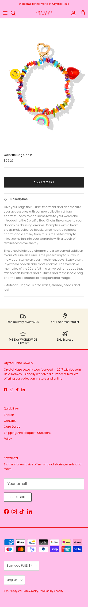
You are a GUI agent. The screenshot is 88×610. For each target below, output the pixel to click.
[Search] (15, 13)
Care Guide (12, 427)
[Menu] (5, 13)
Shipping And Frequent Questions (27, 433)
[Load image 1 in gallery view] (44, 84)
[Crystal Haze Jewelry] (44, 13)
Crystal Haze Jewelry (25, 591)
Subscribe (18, 497)
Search (9, 415)
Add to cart (44, 182)
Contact (10, 421)
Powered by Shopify (51, 591)
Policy (8, 439)
